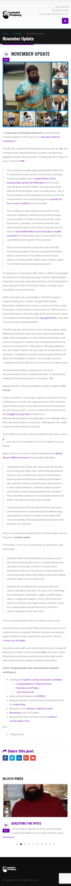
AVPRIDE (41, 696)
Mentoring (14, 712)
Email (33, 758)
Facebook (5, 758)
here (44, 652)
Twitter (12, 758)
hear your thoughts (15, 640)
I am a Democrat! (25, 692)
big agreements (48, 317)
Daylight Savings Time (18, 414)
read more (8, 837)
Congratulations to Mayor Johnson (34, 683)
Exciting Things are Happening (33, 823)
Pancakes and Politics (27, 687)
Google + (26, 758)
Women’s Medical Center (40, 708)
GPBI (21, 161)
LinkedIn (19, 758)
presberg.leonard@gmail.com (54, 14)
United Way (19, 704)
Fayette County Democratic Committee (42, 679)
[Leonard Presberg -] (12, 14)
